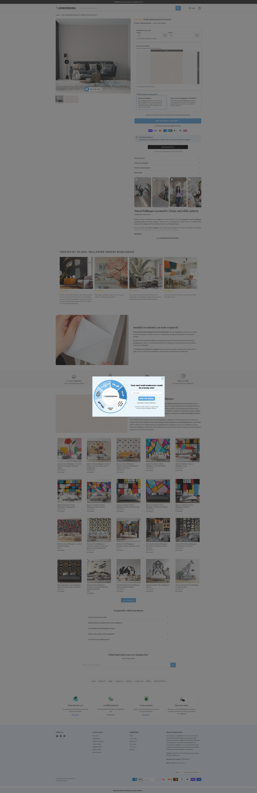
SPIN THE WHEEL (146, 398)
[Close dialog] (162, 378)
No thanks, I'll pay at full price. (146, 403)
